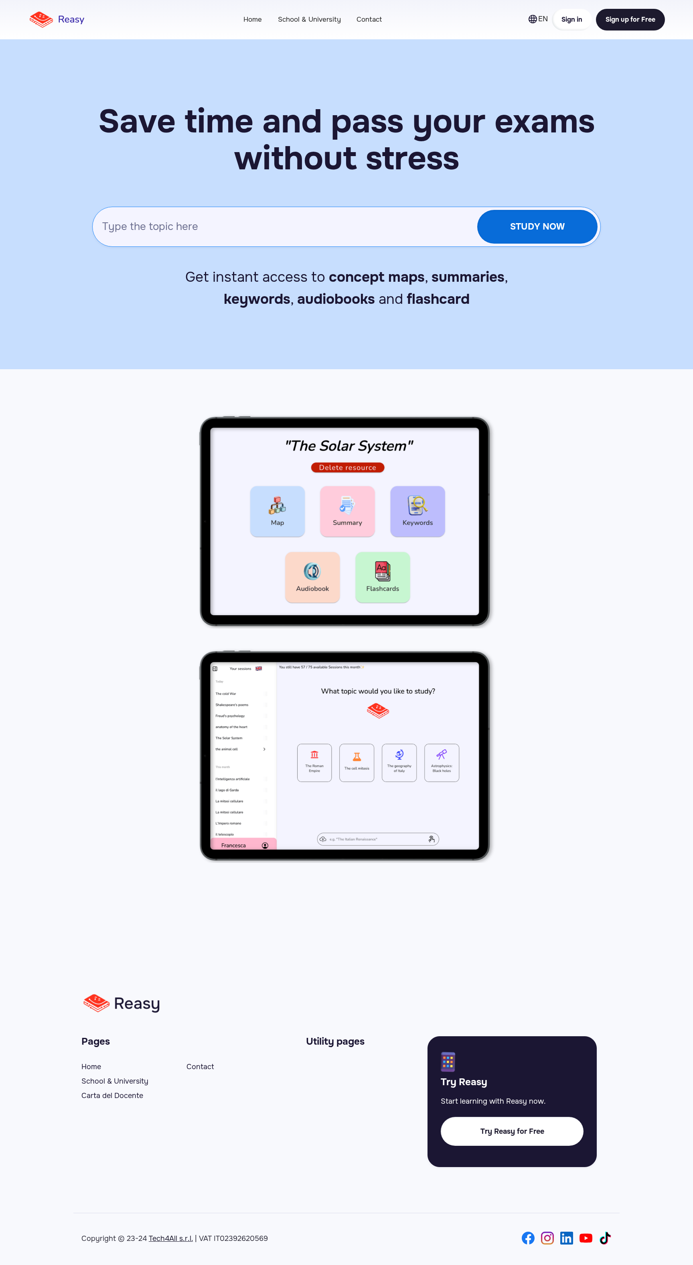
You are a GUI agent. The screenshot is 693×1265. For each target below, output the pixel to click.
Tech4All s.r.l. (171, 1238)
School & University (309, 19)
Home (252, 19)
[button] (540, 19)
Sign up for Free (630, 19)
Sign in (571, 19)
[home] (62, 19)
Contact (369, 19)
